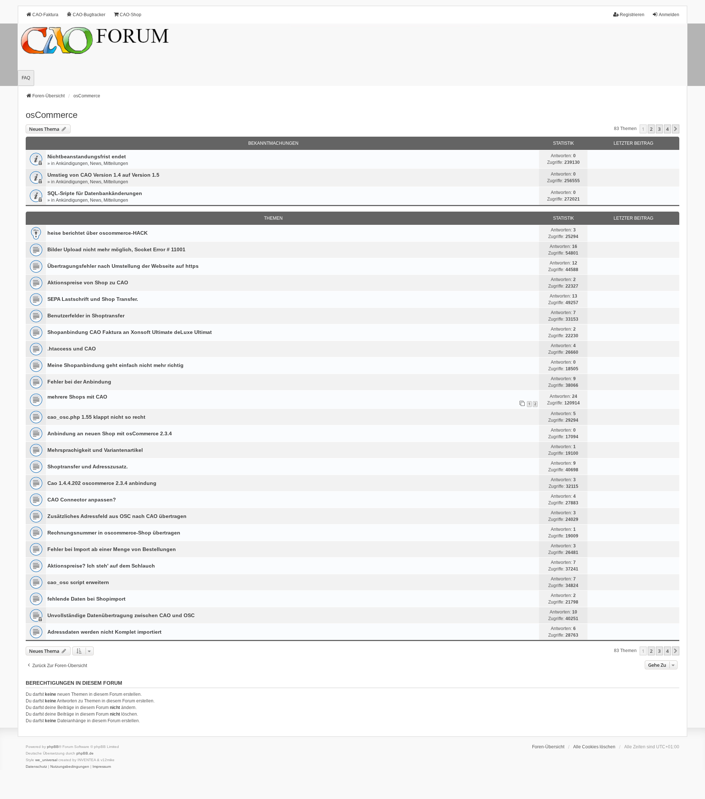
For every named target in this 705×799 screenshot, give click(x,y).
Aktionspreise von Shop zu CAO (87, 282)
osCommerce (51, 115)
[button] (675, 129)
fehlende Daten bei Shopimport (86, 599)
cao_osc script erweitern (78, 582)
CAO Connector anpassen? (81, 500)
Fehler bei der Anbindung (79, 382)
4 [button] (667, 129)
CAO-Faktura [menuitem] (45, 14)
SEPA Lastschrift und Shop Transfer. (92, 299)
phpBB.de (85, 753)
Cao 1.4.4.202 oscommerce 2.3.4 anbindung (101, 483)
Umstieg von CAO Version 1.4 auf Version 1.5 (103, 175)
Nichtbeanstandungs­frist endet (86, 156)
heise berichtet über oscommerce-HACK (97, 233)
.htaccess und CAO (71, 349)
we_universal (46, 760)
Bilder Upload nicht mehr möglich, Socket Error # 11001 (116, 249)
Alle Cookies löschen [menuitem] (594, 746)
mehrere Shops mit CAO (77, 397)
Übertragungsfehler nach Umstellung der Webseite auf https (123, 266)
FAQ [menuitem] (26, 77)
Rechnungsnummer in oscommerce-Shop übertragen (113, 533)
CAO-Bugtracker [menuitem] (89, 14)
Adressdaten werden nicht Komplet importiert (104, 632)
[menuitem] (36, 766)
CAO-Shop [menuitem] (130, 14)
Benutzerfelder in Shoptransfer (85, 315)
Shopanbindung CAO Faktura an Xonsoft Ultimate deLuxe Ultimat (129, 332)
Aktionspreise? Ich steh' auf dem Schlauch (101, 566)
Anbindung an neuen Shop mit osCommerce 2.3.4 (109, 433)
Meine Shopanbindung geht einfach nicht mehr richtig (115, 365)
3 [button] (659, 129)
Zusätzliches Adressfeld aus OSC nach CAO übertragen (117, 516)
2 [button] (651, 129)
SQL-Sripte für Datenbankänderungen (94, 193)
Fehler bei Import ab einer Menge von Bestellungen (111, 549)
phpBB (53, 747)
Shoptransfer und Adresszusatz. (87, 466)
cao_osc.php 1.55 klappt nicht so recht (96, 417)
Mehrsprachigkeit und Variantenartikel (95, 450)
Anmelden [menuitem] (669, 14)
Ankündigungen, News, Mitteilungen (92, 163)
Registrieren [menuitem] (632, 14)
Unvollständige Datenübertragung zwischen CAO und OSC (121, 615)
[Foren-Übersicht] (352, 54)
